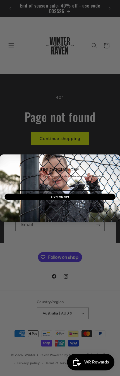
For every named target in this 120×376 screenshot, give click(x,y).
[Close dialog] (116, 157)
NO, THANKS (60, 206)
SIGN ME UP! (60, 196)
